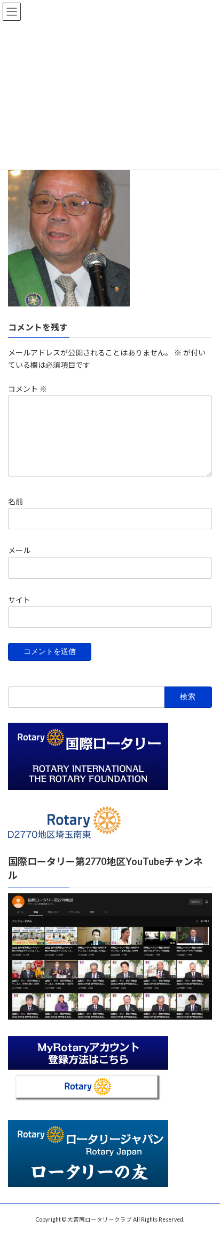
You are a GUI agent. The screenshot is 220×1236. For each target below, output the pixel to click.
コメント (27, 388)
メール (19, 550)
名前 (15, 501)
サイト (19, 599)
